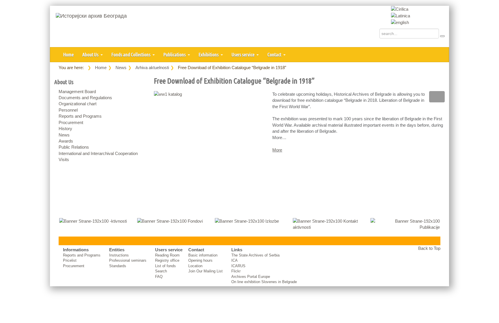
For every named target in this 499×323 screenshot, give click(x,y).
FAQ (159, 276)
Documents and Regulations (85, 97)
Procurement (71, 122)
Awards (66, 141)
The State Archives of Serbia (255, 255)
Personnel (68, 110)
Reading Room (167, 255)
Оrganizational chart (77, 103)
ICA (234, 260)
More (277, 149)
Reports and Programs (80, 116)
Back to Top (429, 248)
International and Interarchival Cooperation (98, 153)
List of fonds (165, 266)
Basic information (202, 255)
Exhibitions (209, 54)
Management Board (77, 91)
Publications (175, 54)
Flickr (236, 271)
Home (68, 54)
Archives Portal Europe (250, 276)
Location (195, 266)
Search (161, 271)
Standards (117, 266)
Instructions (119, 255)
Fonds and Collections (131, 54)
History (65, 128)
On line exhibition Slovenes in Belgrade (264, 282)
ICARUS (238, 266)
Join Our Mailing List (205, 271)
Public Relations (74, 147)
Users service (243, 54)
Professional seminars (127, 260)
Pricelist (70, 260)
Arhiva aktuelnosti (152, 67)
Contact (274, 54)
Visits (64, 159)
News (121, 67)
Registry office (167, 260)
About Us (90, 54)
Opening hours (200, 260)
